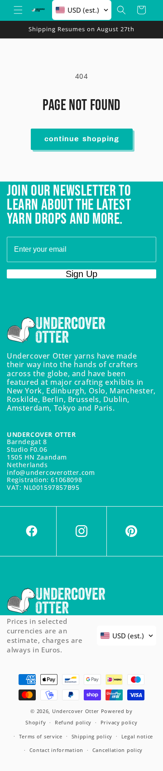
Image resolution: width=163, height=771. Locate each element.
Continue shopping (81, 139)
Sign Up (81, 273)
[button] (18, 10)
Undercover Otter (75, 711)
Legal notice (137, 736)
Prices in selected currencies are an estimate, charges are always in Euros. (45, 635)
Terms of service (40, 736)
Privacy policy (119, 722)
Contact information (56, 750)
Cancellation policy (117, 750)
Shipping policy (92, 736)
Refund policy (73, 722)
